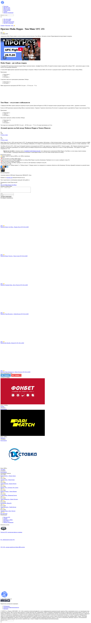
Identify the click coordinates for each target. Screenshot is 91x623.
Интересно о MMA (8, 519)
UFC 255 (3, 185)
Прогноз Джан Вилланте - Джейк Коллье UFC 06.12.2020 (15, 314)
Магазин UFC (6, 7)
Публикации (6, 606)
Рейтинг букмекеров (8, 12)
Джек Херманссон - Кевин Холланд (9, 499)
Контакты (5, 608)
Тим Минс (14, 185)
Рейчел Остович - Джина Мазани (9, 491)
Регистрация (4, 409)
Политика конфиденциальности (11, 607)
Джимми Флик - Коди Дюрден (8, 511)
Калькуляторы (6, 10)
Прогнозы (5, 6)
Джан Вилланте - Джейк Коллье (8, 507)
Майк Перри (8, 185)
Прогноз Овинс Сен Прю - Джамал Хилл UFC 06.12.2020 (15, 227)
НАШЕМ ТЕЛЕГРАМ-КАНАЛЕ (32, 151)
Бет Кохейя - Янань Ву (6, 503)
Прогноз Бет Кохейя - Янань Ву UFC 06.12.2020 (12, 343)
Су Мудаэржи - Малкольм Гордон (9, 495)
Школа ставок (6, 8)
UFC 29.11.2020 (7, 19)
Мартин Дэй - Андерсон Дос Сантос (9, 487)
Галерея (5, 11)
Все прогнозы (4, 513)
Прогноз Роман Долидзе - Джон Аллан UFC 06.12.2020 (14, 256)
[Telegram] (7, 167)
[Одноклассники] (3, 167)
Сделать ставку (4, 134)
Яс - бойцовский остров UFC (8, 539)
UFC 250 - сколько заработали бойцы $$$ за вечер (13, 547)
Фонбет (2, 406)
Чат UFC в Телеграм (8, 23)
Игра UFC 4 (6, 521)
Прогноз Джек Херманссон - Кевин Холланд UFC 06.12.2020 (15, 372)
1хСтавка (3, 469)
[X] (5, 167)
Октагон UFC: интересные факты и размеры (11, 532)
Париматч (3, 438)
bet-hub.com (9, 177)
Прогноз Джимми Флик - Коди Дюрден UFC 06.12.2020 (14, 285)
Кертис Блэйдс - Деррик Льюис (8, 475)
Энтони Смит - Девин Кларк (8, 479)
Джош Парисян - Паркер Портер (8, 483)
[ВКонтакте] (1, 167)
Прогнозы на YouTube (8, 21)
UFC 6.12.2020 (7, 20)
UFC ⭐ (3, 225)
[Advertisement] (11, 569)
